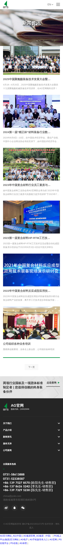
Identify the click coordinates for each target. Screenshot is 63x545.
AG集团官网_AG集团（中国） (37, 536)
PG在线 (14, 543)
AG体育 (23, 543)
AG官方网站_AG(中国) (11, 536)
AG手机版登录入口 (39, 539)
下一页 (31, 367)
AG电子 (24, 539)
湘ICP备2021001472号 (33, 524)
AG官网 (53, 539)
